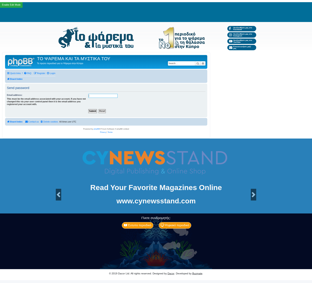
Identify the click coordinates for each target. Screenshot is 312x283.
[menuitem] (27, 73)
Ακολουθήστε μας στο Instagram (242, 35)
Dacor (171, 273)
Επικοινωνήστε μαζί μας (242, 47)
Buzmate (197, 273)
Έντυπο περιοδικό (139, 225)
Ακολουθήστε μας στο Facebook (242, 28)
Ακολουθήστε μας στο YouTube (242, 41)
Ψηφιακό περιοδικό (176, 225)
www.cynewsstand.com (156, 200)
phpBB (96, 129)
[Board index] (21, 62)
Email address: (14, 95)
